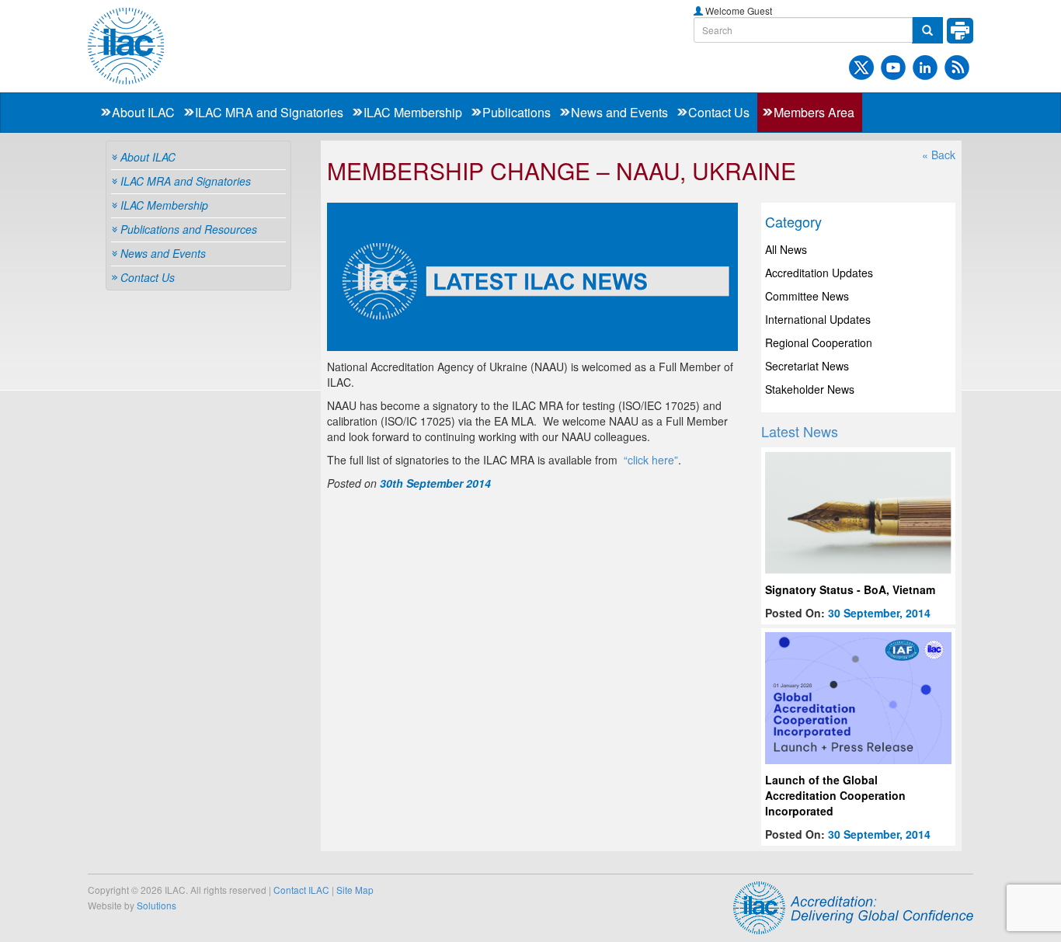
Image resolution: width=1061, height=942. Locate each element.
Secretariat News (807, 366)
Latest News (799, 431)
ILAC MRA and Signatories (269, 112)
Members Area (814, 112)
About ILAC (143, 112)
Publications (516, 112)
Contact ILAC (301, 889)
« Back (938, 154)
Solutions (156, 905)
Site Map (355, 889)
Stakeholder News (809, 389)
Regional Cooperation (818, 342)
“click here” (651, 460)
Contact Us (719, 112)
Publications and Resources (188, 229)
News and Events (619, 112)
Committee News (807, 296)
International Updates (818, 319)
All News (786, 249)
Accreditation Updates (819, 272)
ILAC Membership (413, 112)
